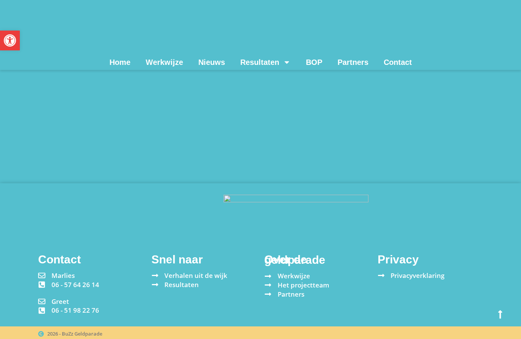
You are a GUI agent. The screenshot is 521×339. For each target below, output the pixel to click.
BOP (314, 62)
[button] (10, 40)
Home (119, 62)
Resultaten (259, 62)
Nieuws (211, 62)
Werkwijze (164, 62)
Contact (398, 62)
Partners (353, 62)
